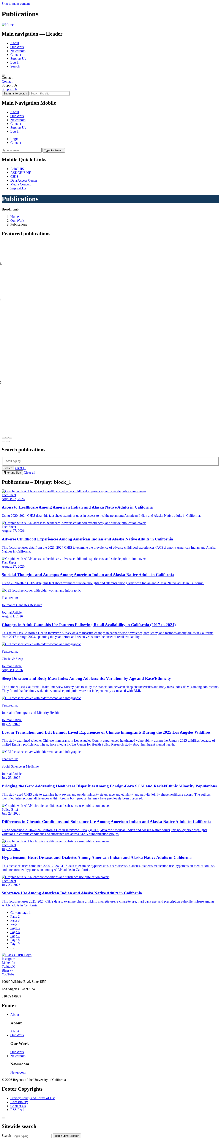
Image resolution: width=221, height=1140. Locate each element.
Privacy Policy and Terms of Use (32, 1098)
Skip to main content (16, 3)
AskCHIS (17, 169)
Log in (14, 62)
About (14, 43)
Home (14, 216)
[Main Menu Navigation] (3, 74)
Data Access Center (23, 180)
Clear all (20, 468)
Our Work (17, 47)
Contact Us (18, 1106)
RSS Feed (17, 1110)
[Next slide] (7, 441)
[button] (3, 437)
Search (15, 66)
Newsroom (17, 51)
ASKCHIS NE (20, 172)
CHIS (14, 176)
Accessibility (19, 1102)
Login (14, 139)
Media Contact (20, 184)
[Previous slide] (3, 441)
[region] (110, 79)
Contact (15, 55)
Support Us (18, 58)
